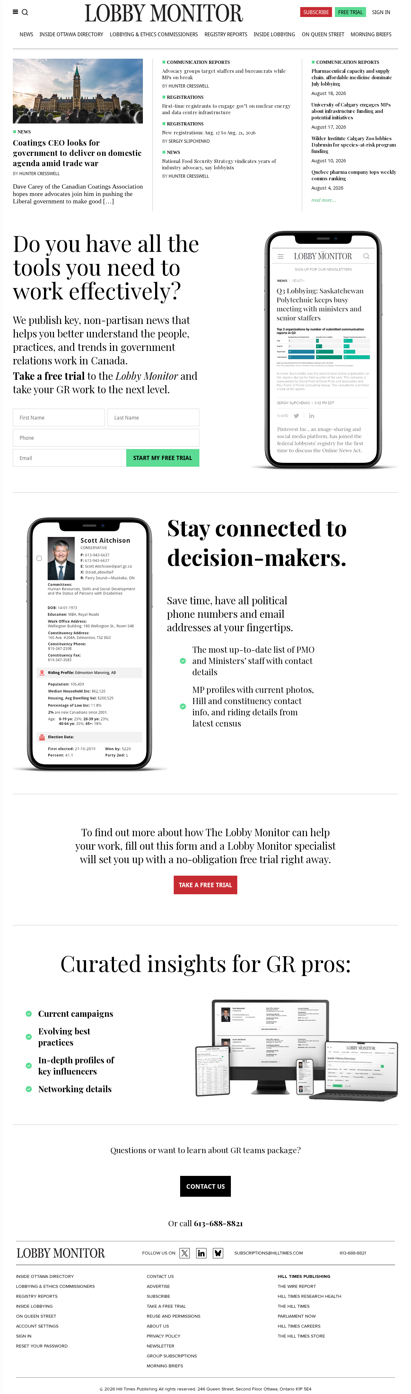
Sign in (23, 1336)
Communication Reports (198, 62)
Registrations (185, 97)
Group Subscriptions (172, 1356)
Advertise (158, 1286)
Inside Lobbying (274, 34)
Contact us (205, 1186)
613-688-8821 (353, 1253)
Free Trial (350, 12)
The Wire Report (297, 1286)
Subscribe (316, 12)
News (26, 34)
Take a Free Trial (166, 1306)
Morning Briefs (371, 34)
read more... (323, 200)
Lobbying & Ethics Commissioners (154, 34)
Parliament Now (297, 1316)
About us (158, 1326)
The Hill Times (294, 1306)
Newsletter (160, 1346)
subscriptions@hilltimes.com (268, 1253)
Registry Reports (226, 34)
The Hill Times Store (301, 1336)
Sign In (381, 12)
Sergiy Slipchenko (189, 141)
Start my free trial (162, 458)
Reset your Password (42, 1346)
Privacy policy (163, 1336)
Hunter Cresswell (39, 173)
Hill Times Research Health (309, 1296)
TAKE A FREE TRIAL (205, 885)
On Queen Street (323, 34)
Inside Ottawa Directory (71, 34)
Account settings (37, 1326)
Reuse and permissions (173, 1316)
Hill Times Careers (299, 1326)
